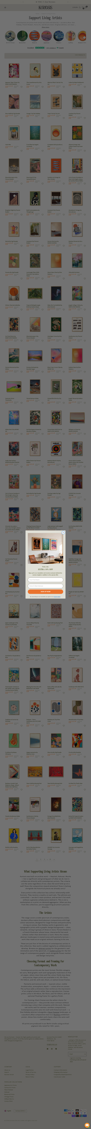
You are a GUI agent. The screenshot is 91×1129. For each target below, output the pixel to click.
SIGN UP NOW (45, 591)
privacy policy (57, 596)
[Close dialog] (63, 532)
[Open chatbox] (87, 1125)
